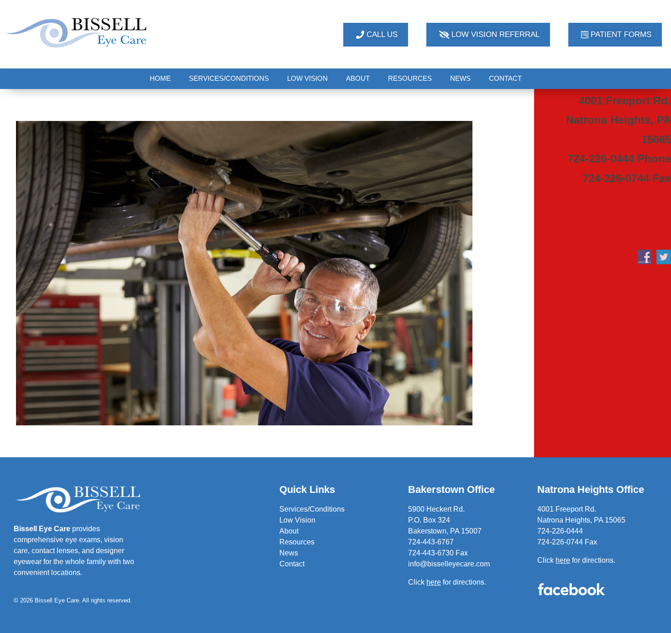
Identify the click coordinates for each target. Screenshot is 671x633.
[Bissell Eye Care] (77, 32)
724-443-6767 (431, 542)
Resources (297, 542)
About (289, 531)
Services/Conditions (312, 509)
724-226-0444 (560, 531)
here (563, 560)
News (288, 553)
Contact (291, 564)
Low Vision (297, 520)
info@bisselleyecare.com (449, 564)
